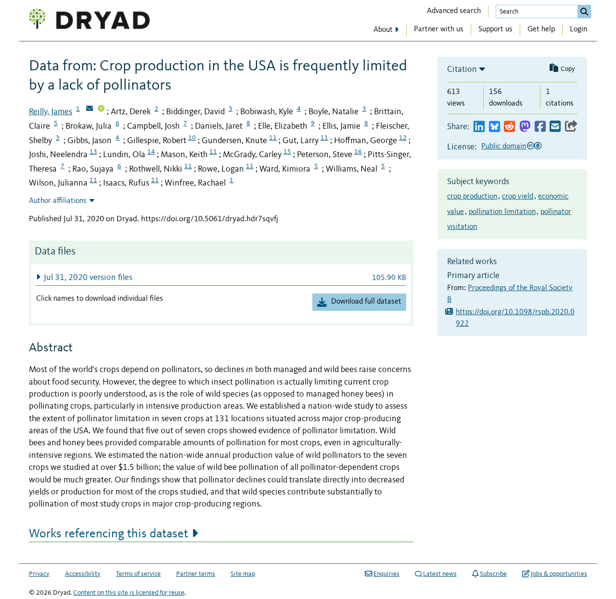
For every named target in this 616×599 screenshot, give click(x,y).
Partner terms (195, 574)
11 (273, 137)
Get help (541, 29)
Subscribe (493, 574)
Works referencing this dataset (108, 534)
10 (192, 137)
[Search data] (584, 11)
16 (358, 151)
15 (287, 151)
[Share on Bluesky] (494, 127)
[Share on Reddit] (509, 127)
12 (403, 137)
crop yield (517, 196)
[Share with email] (555, 127)
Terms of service (138, 574)
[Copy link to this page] (571, 126)
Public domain (503, 146)
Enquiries (386, 574)
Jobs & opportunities (559, 574)
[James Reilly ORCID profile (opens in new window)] (101, 109)
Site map (243, 574)
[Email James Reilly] (89, 109)
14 (151, 151)
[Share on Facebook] (540, 127)
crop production (472, 196)
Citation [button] (462, 69)
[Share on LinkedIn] (479, 127)
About (383, 30)
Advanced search (454, 11)
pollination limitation (502, 212)
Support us (495, 29)
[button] (221, 277)
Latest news (440, 574)
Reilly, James (50, 111)
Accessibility (83, 574)
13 (93, 151)
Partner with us (438, 29)
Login (578, 29)
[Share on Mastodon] (524, 127)
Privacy (39, 574)
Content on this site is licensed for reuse (128, 592)
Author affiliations (58, 201)
